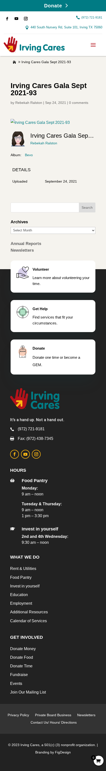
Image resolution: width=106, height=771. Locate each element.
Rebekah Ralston (43, 143)
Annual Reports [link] (26, 243)
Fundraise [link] (19, 675)
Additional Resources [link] (29, 612)
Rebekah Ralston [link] (28, 103)
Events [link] (16, 683)
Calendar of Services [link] (28, 621)
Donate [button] (53, 5)
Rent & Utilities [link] (23, 568)
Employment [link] (21, 603)
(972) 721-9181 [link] (91, 17)
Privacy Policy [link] (18, 715)
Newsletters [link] (22, 250)
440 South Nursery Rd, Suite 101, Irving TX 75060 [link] (66, 27)
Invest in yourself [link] (24, 586)
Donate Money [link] (23, 649)
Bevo (29, 155)
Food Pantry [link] (21, 577)
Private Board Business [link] (53, 715)
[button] (93, 44)
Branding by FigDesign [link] (53, 752)
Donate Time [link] (21, 666)
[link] (7, 18)
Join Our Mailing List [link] (28, 692)
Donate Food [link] (21, 657)
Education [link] (19, 595)
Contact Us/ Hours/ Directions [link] (54, 722)
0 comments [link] (78, 103)
